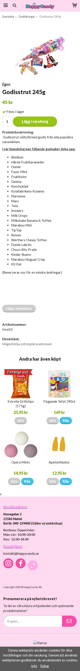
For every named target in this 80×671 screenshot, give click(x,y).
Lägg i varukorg (35, 121)
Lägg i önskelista (19, 308)
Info (21, 420)
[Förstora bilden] (40, 51)
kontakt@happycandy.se (21, 553)
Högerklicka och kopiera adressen (27, 344)
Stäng (44, 666)
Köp (66, 420)
